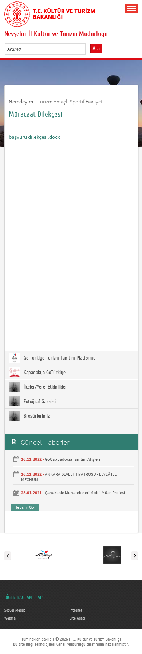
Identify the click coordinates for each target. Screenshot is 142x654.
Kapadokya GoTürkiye (44, 372)
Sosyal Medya (14, 610)
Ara (96, 48)
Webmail (11, 618)
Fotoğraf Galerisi (39, 402)
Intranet (76, 610)
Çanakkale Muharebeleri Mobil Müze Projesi (85, 492)
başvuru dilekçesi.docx (34, 136)
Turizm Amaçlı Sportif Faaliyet (70, 101)
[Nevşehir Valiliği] (112, 554)
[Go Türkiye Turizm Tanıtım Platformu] (43, 554)
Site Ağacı (77, 618)
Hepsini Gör (25, 507)
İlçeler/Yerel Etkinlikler (44, 387)
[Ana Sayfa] (49, 13)
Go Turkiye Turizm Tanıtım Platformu (59, 358)
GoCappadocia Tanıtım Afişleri (72, 459)
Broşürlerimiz (36, 416)
